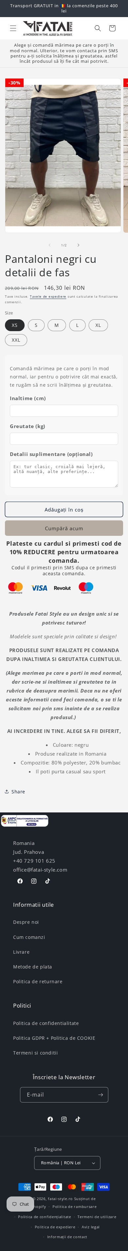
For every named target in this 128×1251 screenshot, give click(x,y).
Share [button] (18, 791)
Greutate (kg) (27, 426)
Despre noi (26, 922)
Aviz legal (91, 1226)
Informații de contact (67, 1236)
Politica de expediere (55, 1226)
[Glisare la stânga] (49, 245)
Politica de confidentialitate (46, 1023)
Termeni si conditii (35, 1053)
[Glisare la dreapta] (78, 245)
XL (98, 325)
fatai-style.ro (60, 1198)
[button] (13, 28)
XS (15, 325)
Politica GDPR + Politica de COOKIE (54, 1038)
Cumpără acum (64, 528)
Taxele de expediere (48, 296)
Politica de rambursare (74, 1206)
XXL (16, 340)
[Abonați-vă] (101, 1095)
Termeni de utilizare (96, 1216)
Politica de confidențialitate (44, 1216)
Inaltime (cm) (28, 398)
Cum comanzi (29, 937)
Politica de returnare (38, 981)
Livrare (21, 952)
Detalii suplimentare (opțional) (51, 454)
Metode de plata (32, 967)
